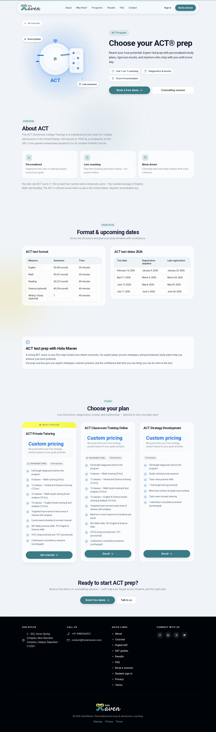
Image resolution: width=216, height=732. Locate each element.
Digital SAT (121, 645)
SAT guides (121, 650)
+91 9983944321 (81, 633)
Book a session (124, 667)
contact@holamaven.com (87, 640)
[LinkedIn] (168, 635)
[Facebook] (176, 635)
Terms (119, 684)
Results (119, 656)
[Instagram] (160, 635)
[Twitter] (184, 635)
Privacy (119, 679)
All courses (34, 23)
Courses (120, 639)
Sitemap (97, 721)
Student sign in (123, 673)
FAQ (117, 662)
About (118, 633)
